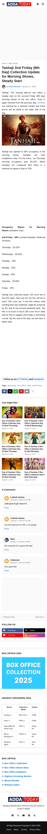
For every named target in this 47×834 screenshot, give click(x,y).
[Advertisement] (23, 34)
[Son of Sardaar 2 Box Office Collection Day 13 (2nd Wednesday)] (34, 412)
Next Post (39, 617)
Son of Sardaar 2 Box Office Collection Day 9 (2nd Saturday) (34, 474)
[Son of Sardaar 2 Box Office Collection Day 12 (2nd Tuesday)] (12, 438)
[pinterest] (29, 815)
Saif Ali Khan (37, 386)
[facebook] (12, 815)
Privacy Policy (35, 830)
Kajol (29, 386)
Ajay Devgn (13, 63)
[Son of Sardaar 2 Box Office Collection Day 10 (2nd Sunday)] (12, 464)
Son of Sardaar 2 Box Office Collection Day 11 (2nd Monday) (33, 448)
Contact (24, 830)
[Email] (26, 391)
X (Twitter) (22, 379)
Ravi (12, 539)
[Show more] (32, 391)
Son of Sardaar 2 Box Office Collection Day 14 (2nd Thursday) (11, 423)
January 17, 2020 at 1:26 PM (20, 542)
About (16, 830)
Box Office (22, 386)
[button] (3, 4)
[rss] (34, 815)
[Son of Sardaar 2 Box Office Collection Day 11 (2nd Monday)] (34, 438)
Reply (6, 508)
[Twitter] (10, 391)
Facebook (38, 379)
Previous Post (9, 617)
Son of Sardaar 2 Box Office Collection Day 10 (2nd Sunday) (11, 474)
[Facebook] (4, 391)
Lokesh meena (17, 497)
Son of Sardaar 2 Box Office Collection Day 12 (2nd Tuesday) (11, 448)
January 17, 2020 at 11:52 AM (20, 500)
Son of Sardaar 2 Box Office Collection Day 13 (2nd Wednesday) (33, 423)
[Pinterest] (21, 391)
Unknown (15, 560)
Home (4, 63)
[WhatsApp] (15, 391)
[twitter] (18, 815)
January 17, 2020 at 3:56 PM (20, 563)
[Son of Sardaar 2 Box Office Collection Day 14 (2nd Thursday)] (12, 412)
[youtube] (23, 815)
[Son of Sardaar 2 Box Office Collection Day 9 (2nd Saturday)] (34, 464)
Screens (41, 103)
